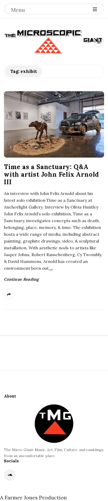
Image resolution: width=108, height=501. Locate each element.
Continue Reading (21, 279)
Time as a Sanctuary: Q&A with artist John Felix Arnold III (51, 174)
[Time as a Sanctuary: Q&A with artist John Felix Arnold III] (54, 124)
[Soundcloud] (10, 475)
